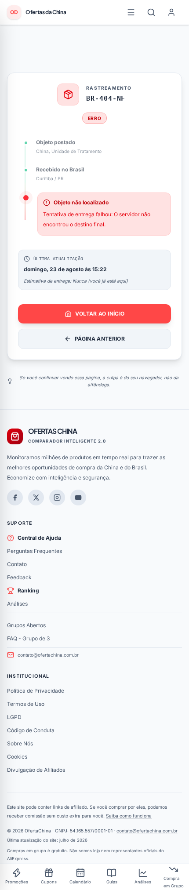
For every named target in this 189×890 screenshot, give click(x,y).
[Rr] (36, 497)
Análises (17, 603)
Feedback (19, 577)
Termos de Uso (25, 704)
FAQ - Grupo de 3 (28, 638)
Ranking (28, 590)
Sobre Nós (20, 743)
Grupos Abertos (26, 625)
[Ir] (78, 497)
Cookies (17, 756)
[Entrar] (171, 12)
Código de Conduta (31, 730)
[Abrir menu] (131, 12)
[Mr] (15, 497)
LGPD (14, 717)
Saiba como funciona (129, 815)
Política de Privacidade (35, 690)
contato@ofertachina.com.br (48, 655)
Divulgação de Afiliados (36, 769)
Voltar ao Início (100, 313)
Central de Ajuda (39, 537)
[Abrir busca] (151, 12)
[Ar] (57, 497)
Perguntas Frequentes (34, 551)
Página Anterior (100, 338)
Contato (17, 564)
